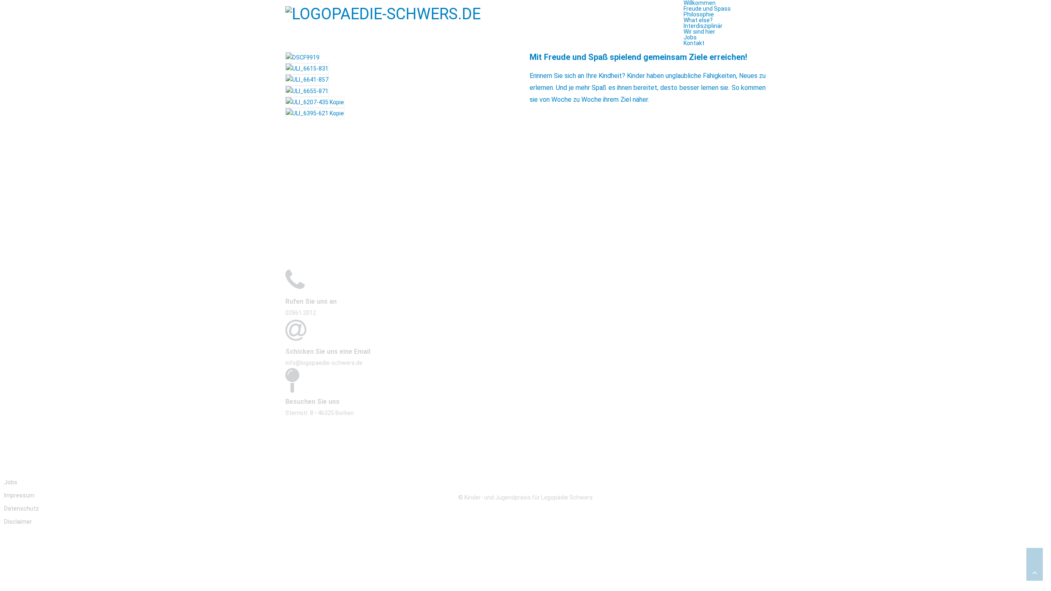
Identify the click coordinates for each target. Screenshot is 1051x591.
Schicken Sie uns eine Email (327, 351)
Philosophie (699, 14)
